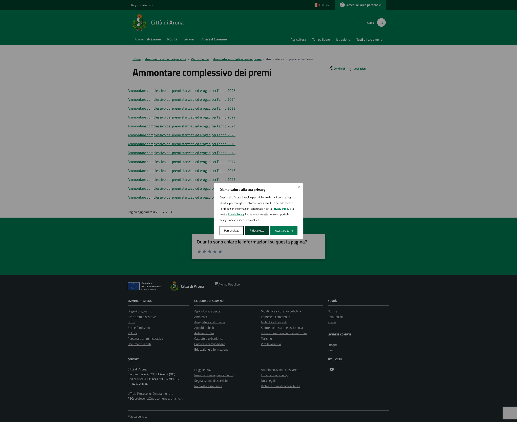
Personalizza (231, 230)
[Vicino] (299, 187)
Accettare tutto (284, 230)
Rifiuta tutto (257, 230)
